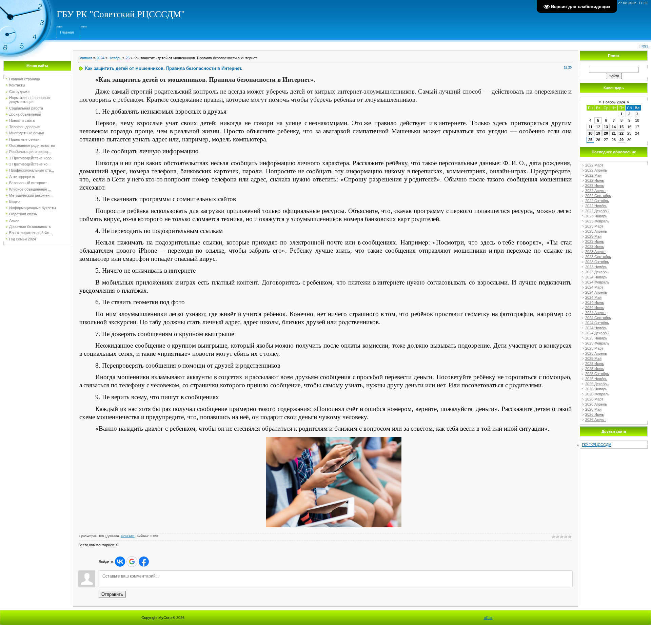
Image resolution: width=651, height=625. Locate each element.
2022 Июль (594, 185)
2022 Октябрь (597, 201)
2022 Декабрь (597, 211)
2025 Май (593, 358)
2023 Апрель (596, 231)
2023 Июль (594, 247)
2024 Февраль (597, 282)
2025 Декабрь (597, 384)
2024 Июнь (594, 302)
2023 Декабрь (597, 272)
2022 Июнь (594, 180)
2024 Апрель (596, 292)
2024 (100, 58)
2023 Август (595, 252)
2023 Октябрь (597, 262)
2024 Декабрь (597, 333)
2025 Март (594, 348)
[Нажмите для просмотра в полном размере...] (333, 439)
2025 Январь (596, 338)
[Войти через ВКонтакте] (120, 561)
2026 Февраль (597, 394)
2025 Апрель (596, 353)
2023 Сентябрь (598, 257)
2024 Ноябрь (596, 328)
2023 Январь (596, 216)
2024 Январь (596, 277)
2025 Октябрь (597, 374)
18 (590, 133)
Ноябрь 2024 (614, 102)
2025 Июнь (594, 364)
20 (606, 133)
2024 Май (593, 297)
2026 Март (594, 399)
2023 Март (594, 226)
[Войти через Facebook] (144, 561)
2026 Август (595, 419)
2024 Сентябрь (598, 318)
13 (606, 127)
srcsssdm (128, 536)
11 (590, 127)
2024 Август (595, 313)
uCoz (488, 618)
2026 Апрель (596, 404)
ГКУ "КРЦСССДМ (596, 445)
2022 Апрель (596, 170)
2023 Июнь (594, 241)
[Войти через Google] (131, 561)
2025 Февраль (597, 343)
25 (127, 58)
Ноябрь (114, 58)
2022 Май (593, 175)
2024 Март (594, 287)
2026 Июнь (594, 414)
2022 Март (594, 165)
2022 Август (595, 191)
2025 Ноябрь (596, 379)
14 (614, 127)
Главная (67, 32)
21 (614, 133)
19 (598, 133)
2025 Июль (594, 369)
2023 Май (593, 236)
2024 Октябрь (597, 323)
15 (621, 127)
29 (621, 140)
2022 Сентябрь (598, 196)
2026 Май (593, 409)
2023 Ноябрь (596, 267)
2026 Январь (596, 389)
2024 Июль (594, 308)
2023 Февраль (597, 221)
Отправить (112, 594)
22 (621, 133)
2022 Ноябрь (596, 206)
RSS (645, 46)
